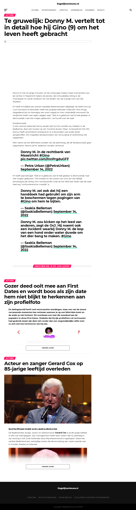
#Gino (44, 155)
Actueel (35, 10)
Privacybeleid (65, 497)
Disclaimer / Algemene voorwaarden (91, 497)
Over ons (31, 497)
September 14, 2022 (37, 169)
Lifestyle (63, 10)
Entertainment (49, 10)
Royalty (101, 10)
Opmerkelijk (76, 10)
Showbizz (89, 10)
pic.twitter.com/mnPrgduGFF (45, 159)
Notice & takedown (47, 497)
